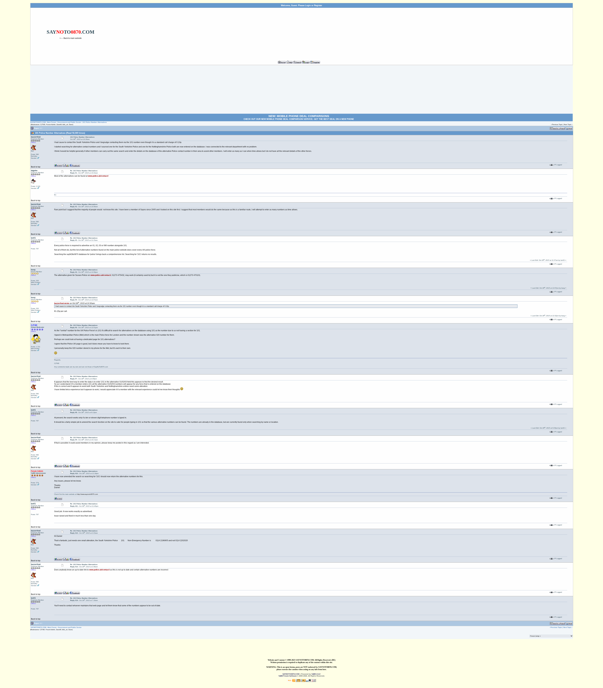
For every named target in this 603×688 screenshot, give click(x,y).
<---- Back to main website (71, 38)
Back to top (35, 167)
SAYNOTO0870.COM (38, 122)
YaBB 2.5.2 (315, 674)
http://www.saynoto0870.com (87, 494)
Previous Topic (557, 124)
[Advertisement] (341, 33)
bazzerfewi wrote (61, 303)
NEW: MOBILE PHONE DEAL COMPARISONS (299, 116)
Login (308, 5)
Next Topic (567, 124)
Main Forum (51, 122)
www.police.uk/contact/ (98, 176)
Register (318, 5)
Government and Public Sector (69, 122)
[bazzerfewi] (66, 165)
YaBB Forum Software (287, 676)
